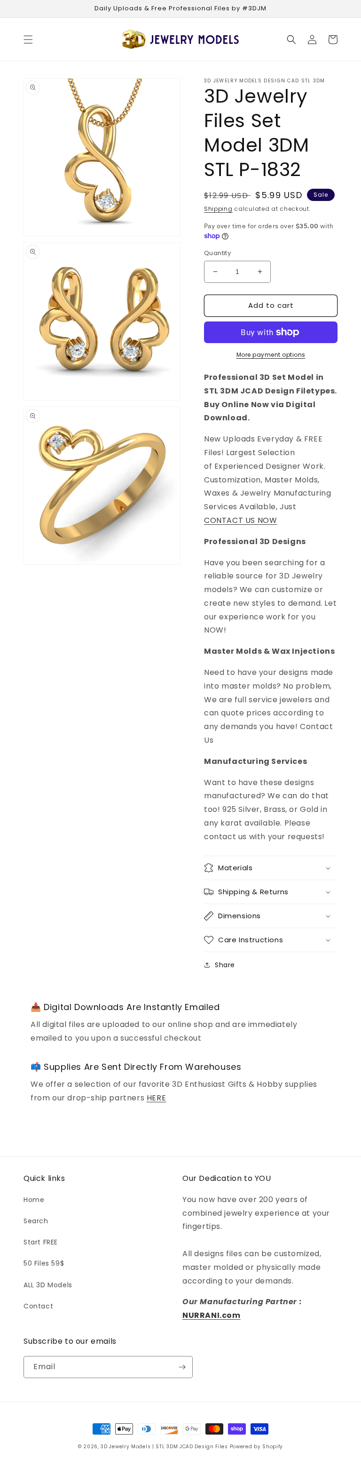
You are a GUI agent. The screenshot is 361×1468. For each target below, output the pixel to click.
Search (36, 1221)
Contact (38, 1306)
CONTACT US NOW (240, 520)
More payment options (271, 355)
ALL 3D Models (48, 1285)
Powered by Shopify (256, 1446)
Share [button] (225, 965)
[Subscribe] (182, 1367)
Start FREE (41, 1242)
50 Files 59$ (44, 1263)
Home (34, 1199)
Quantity (217, 253)
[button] (28, 39)
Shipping (218, 209)
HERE (156, 1097)
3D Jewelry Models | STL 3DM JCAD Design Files (164, 1446)
